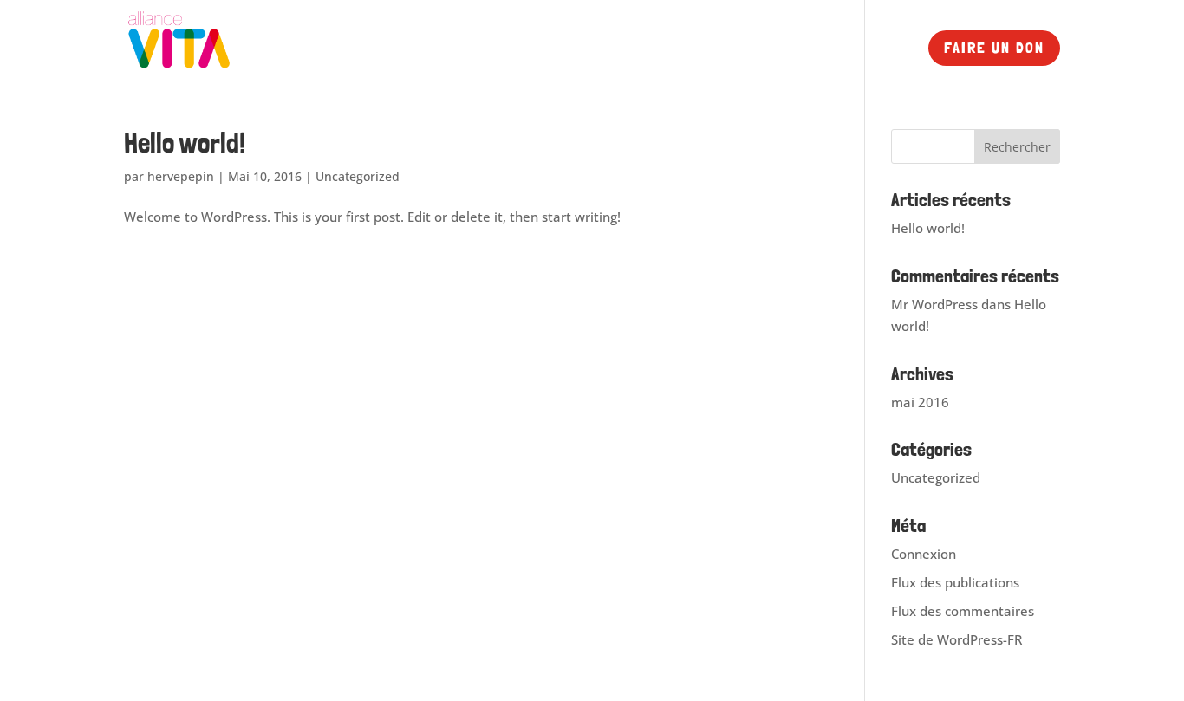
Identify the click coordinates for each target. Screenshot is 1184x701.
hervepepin (180, 176)
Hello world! (184, 143)
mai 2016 (920, 402)
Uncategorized (358, 176)
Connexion (923, 553)
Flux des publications (955, 582)
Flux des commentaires (962, 611)
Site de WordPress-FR (956, 639)
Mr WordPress (934, 304)
